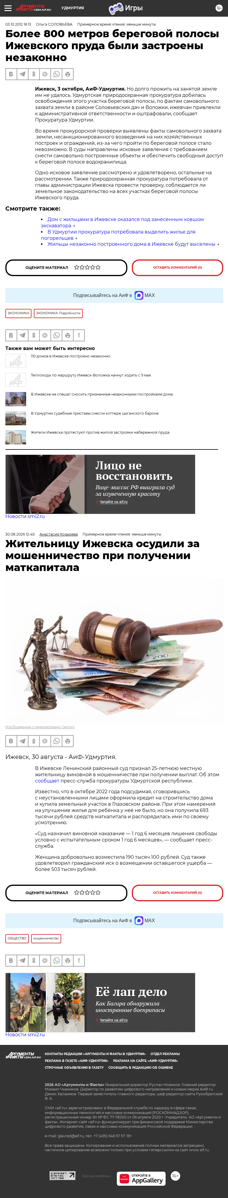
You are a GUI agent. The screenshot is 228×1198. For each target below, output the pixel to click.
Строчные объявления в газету (74, 1068)
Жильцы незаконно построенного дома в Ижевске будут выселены (132, 244)
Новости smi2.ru (25, 516)
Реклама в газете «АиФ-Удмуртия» (76, 1061)
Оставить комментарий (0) (177, 268)
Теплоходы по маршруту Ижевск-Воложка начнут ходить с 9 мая (91, 375)
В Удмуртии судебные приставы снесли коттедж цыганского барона (95, 413)
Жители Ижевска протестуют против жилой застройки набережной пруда (100, 432)
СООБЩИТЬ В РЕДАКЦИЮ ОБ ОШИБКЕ (140, 1068)
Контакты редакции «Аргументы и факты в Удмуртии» (95, 1054)
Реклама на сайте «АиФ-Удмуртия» (145, 1061)
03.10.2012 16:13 (18, 24)
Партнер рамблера (96, 1176)
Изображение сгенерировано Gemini (40, 727)
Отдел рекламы (165, 1054)
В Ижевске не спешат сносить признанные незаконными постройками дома (102, 394)
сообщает (48, 781)
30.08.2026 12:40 (20, 534)
